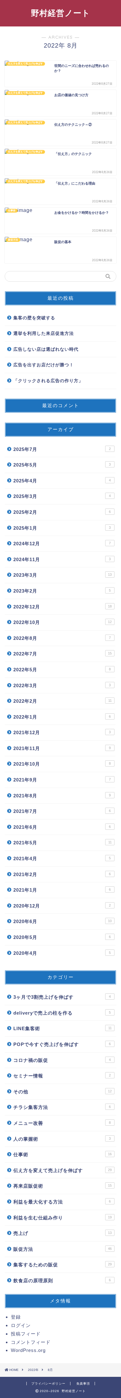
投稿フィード (26, 1333)
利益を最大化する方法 (62, 1201)
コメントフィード (31, 1342)
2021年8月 (62, 795)
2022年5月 (62, 669)
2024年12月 (62, 543)
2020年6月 (62, 921)
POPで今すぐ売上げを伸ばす (62, 1044)
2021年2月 (62, 874)
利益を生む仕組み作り (62, 1217)
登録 (16, 1317)
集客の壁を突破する (34, 318)
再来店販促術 (62, 1186)
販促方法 (62, 1249)
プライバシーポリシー (48, 1383)
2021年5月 (62, 842)
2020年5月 (62, 937)
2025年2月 (62, 512)
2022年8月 (62, 638)
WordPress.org (28, 1350)
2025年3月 (62, 496)
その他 (62, 1091)
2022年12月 (62, 606)
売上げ (62, 1233)
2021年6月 (62, 827)
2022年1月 (62, 717)
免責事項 (83, 1383)
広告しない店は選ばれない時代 (45, 349)
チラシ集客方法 (62, 1107)
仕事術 (62, 1154)
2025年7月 (62, 449)
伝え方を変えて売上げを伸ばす (62, 1170)
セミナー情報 (62, 1075)
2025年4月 (62, 480)
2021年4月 (62, 858)
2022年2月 (62, 701)
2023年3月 (62, 575)
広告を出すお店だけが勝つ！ (43, 365)
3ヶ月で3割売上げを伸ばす (62, 997)
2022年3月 (62, 685)
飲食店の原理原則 (62, 1280)
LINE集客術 (62, 1028)
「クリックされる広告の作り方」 (48, 380)
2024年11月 (62, 559)
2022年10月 (62, 622)
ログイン (21, 1325)
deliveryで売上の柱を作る (62, 1013)
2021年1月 (62, 890)
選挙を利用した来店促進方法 (43, 333)
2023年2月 (62, 590)
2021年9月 (62, 779)
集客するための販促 (62, 1264)
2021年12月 (62, 732)
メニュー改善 (62, 1123)
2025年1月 (62, 528)
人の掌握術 (62, 1139)
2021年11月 (62, 748)
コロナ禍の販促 (62, 1060)
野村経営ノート (60, 13)
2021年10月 (62, 764)
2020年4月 (62, 953)
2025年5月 (62, 464)
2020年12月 (62, 905)
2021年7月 (62, 811)
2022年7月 (62, 653)
